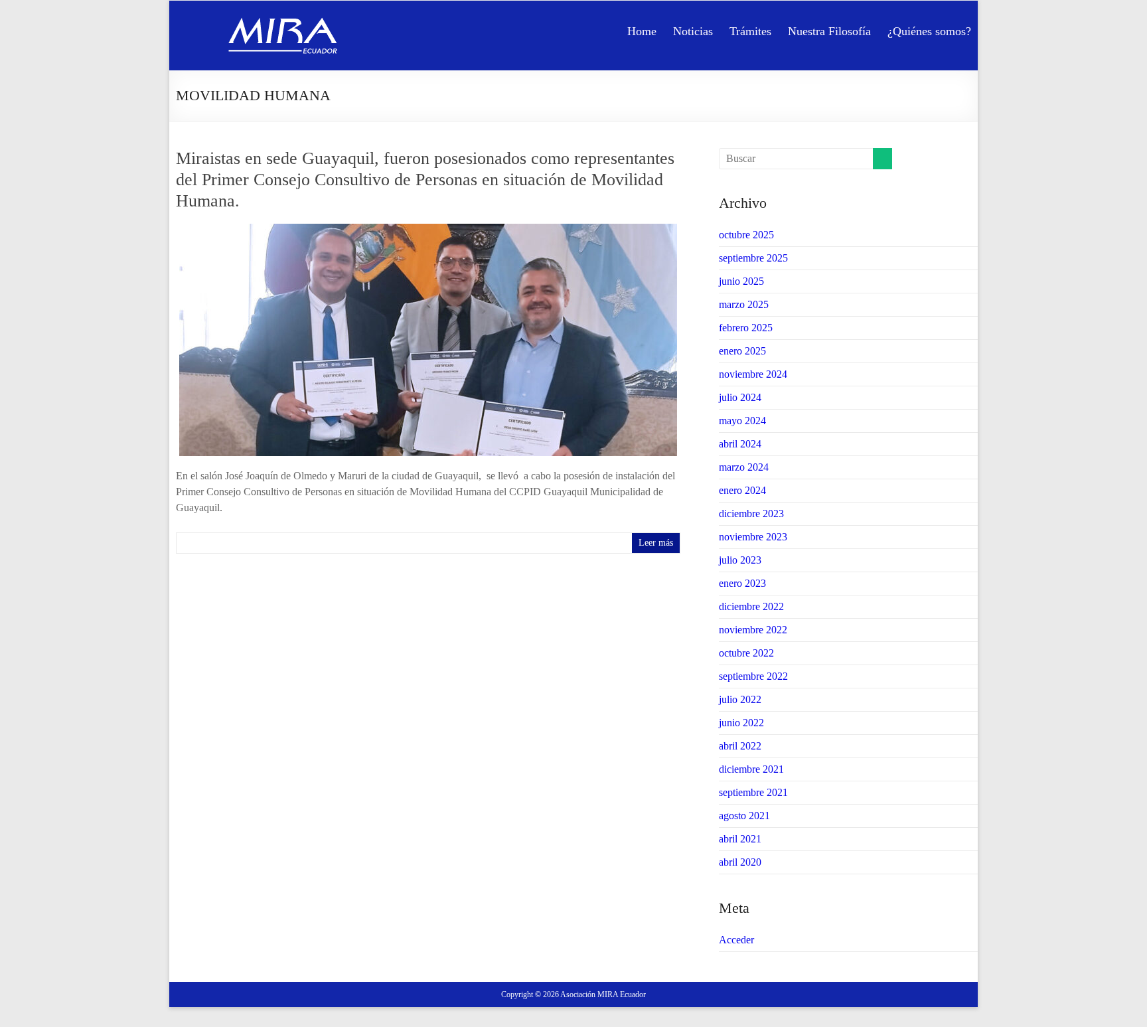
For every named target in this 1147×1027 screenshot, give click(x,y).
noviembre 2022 (753, 629)
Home (641, 31)
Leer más (656, 543)
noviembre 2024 (753, 374)
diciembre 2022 (751, 606)
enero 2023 (742, 583)
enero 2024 (742, 490)
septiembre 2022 (753, 676)
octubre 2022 (746, 653)
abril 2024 (740, 443)
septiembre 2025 (753, 258)
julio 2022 (740, 699)
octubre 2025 (746, 234)
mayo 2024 (742, 420)
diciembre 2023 (751, 513)
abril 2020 (740, 862)
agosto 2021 (744, 815)
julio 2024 (740, 397)
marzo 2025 (744, 304)
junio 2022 (741, 722)
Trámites (750, 31)
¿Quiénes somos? (929, 31)
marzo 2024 (744, 467)
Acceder (736, 939)
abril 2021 (740, 838)
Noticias (693, 31)
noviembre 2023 (753, 536)
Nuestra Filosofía (829, 31)
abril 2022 (740, 745)
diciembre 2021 (751, 769)
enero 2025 (742, 350)
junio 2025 (741, 281)
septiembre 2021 (753, 792)
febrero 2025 (746, 327)
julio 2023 (740, 560)
